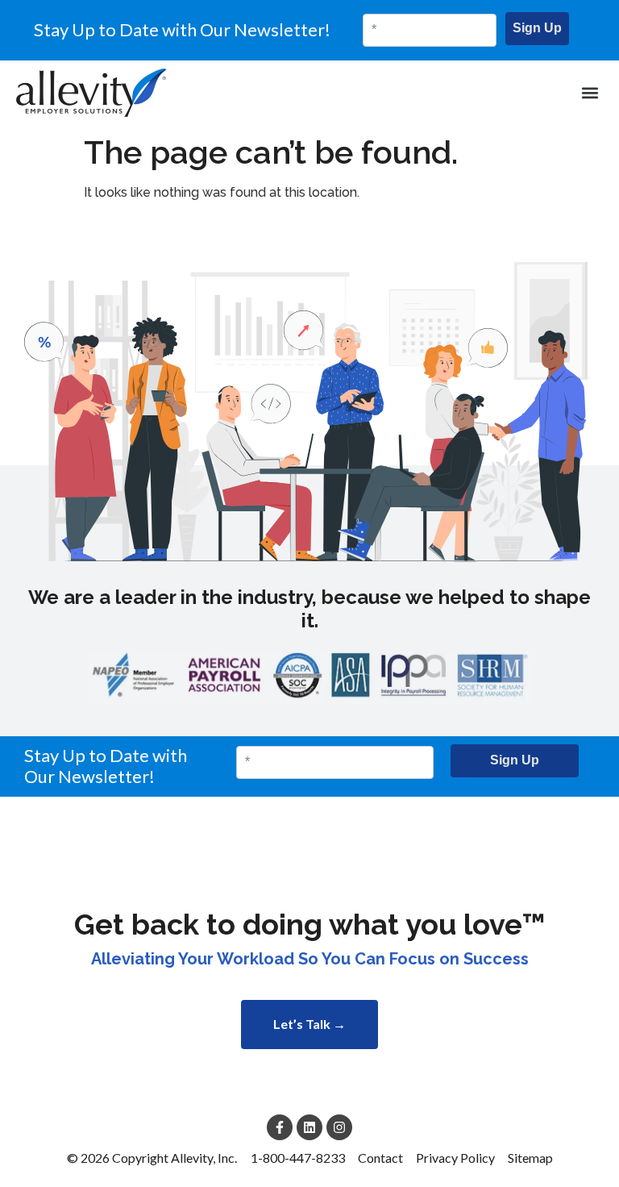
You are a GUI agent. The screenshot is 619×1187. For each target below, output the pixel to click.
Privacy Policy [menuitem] (455, 1157)
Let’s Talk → (309, 1023)
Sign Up (537, 28)
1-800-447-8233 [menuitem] (298, 1157)
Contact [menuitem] (380, 1157)
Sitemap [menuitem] (530, 1157)
